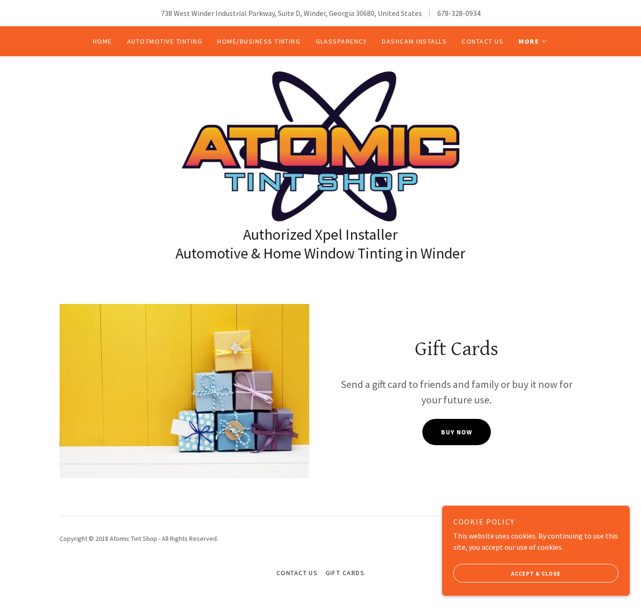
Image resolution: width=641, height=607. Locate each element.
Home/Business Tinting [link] (258, 41)
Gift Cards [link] (345, 573)
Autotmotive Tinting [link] (164, 41)
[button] (533, 41)
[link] (321, 145)
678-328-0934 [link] (459, 13)
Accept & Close (536, 573)
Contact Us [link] (483, 41)
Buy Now (456, 432)
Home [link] (102, 41)
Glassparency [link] (341, 41)
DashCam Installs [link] (414, 41)
